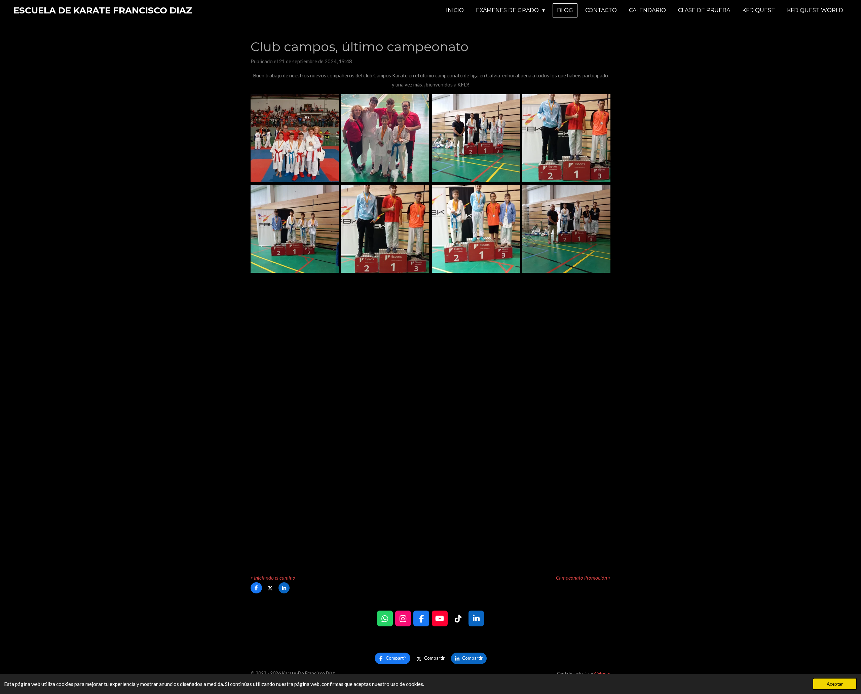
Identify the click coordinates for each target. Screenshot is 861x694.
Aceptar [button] (835, 684)
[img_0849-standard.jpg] (475, 138)
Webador (602, 673)
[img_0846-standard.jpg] (294, 228)
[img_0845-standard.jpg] (385, 228)
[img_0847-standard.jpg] (566, 228)
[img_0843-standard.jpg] (475, 228)
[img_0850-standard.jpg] (385, 138)
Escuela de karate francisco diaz (102, 10)
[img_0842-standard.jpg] (294, 138)
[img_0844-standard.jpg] (566, 138)
